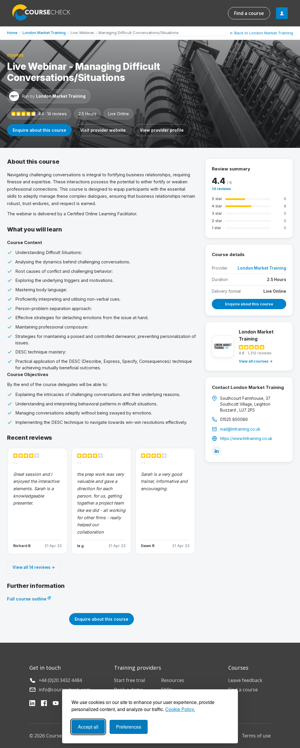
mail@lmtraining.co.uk (240, 429)
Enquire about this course (39, 130)
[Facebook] (44, 704)
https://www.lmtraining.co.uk (246, 438)
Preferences (128, 726)
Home (12, 32)
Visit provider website (103, 130)
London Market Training (44, 32)
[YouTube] (56, 704)
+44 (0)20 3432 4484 (60, 680)
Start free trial (129, 680)
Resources (172, 680)
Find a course (249, 13)
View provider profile (162, 130)
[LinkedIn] (216, 451)
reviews (221, 189)
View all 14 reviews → (34, 567)
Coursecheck (44, 12)
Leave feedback (245, 680)
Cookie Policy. (180, 709)
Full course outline (27, 598)
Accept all (88, 726)
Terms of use (256, 735)
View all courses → (256, 361)
